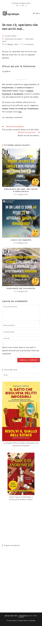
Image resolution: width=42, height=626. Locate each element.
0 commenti (29, 44)
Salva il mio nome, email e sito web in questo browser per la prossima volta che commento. (20, 350)
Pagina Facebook (12, 545)
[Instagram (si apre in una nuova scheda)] (20, 6)
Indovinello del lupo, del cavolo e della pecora (21, 190)
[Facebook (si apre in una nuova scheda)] (17, 6)
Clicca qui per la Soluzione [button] (19, 66)
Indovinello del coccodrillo (21, 288)
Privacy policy (12, 620)
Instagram (18, 94)
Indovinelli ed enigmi (13, 39)
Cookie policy (23, 620)
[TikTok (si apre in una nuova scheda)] (25, 6)
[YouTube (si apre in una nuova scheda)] (22, 6)
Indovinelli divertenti (14, 117)
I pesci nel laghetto (21, 240)
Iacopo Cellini (10, 36)
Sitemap (32, 620)
